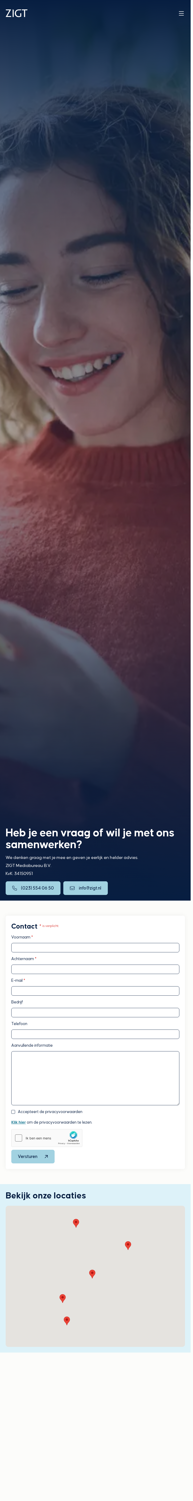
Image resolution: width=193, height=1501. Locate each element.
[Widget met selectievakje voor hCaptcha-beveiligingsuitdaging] (46, 1138)
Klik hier (18, 1122)
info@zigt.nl (90, 888)
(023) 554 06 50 (37, 888)
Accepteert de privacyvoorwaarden (50, 1112)
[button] (76, 1223)
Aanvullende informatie (32, 1045)
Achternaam (23, 959)
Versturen (27, 1156)
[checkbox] (13, 1112)
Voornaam (22, 937)
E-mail (18, 980)
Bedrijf (17, 1002)
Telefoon (19, 1024)
